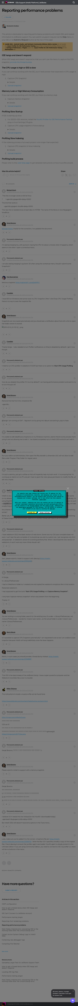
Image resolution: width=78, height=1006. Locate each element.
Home (9, 2)
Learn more (42, 499)
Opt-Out (52, 509)
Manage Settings (45, 512)
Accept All (31, 512)
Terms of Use (49, 505)
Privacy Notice (34, 505)
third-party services (25, 507)
